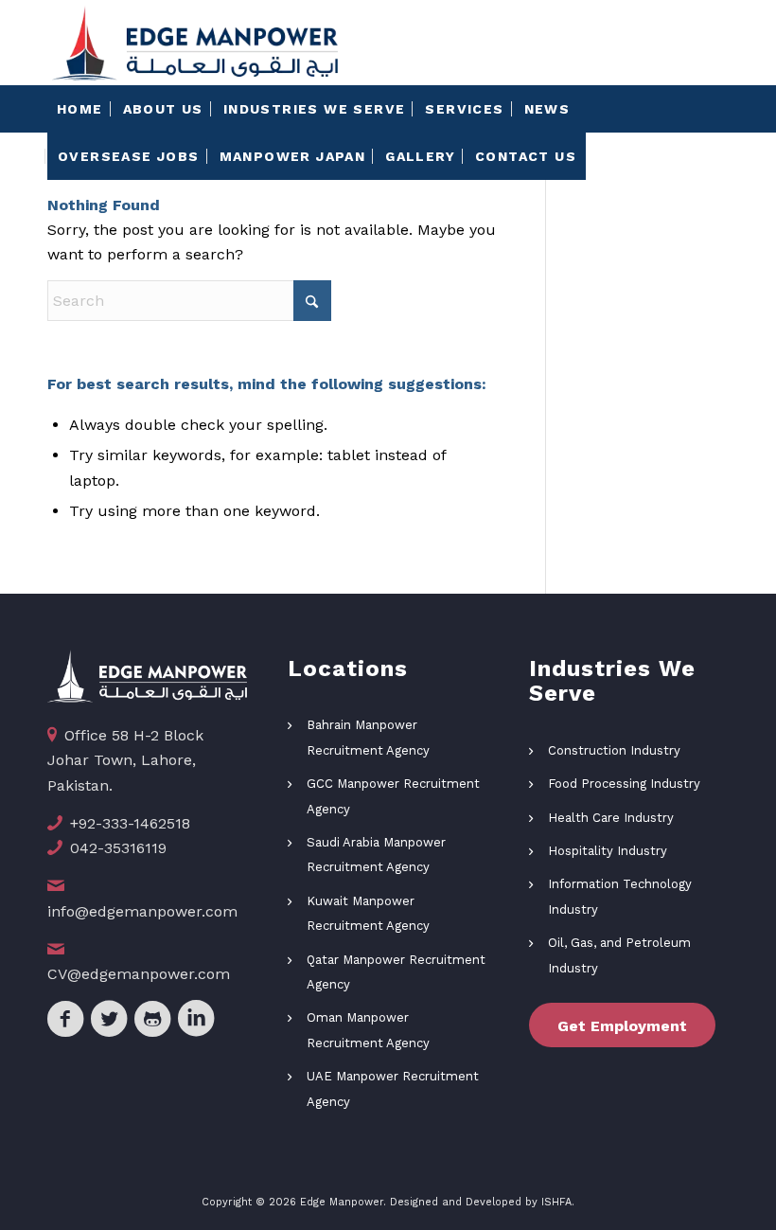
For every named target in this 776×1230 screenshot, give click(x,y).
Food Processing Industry (624, 783)
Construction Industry (614, 750)
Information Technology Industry (620, 896)
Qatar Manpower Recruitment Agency (396, 972)
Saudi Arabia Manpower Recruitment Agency (376, 854)
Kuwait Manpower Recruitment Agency (368, 913)
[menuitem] (80, 109)
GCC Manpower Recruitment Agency (393, 795)
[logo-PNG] (195, 42)
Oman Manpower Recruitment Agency (368, 1029)
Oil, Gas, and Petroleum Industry (619, 955)
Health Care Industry (611, 818)
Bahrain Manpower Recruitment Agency (368, 737)
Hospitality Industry (607, 851)
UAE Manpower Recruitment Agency (393, 1088)
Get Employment (622, 1026)
